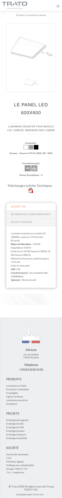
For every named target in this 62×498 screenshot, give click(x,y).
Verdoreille (38, 494)
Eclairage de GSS (14, 423)
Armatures (11, 403)
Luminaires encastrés (17, 400)
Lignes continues (14, 396)
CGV (8, 457)
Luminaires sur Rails (16, 385)
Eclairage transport (16, 434)
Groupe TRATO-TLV (17, 468)
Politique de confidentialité (20, 465)
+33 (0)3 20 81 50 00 (31, 369)
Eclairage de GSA (15, 427)
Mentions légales (15, 461)
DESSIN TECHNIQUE (21, 222)
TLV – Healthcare (15, 472)
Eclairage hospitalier (16, 438)
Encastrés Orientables (17, 389)
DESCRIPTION (18, 206)
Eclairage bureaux (15, 430)
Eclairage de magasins (17, 420)
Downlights (12, 392)
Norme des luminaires (17, 454)
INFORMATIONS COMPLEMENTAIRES (30, 214)
